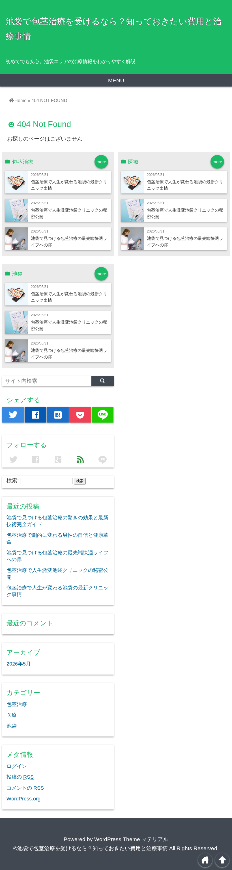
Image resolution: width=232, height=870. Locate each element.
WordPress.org (23, 799)
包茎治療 (17, 704)
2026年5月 (19, 664)
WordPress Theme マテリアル (131, 839)
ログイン (17, 766)
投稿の (20, 777)
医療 (12, 715)
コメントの (25, 788)
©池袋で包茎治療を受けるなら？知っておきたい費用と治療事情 (90, 848)
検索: (13, 480)
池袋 (12, 726)
